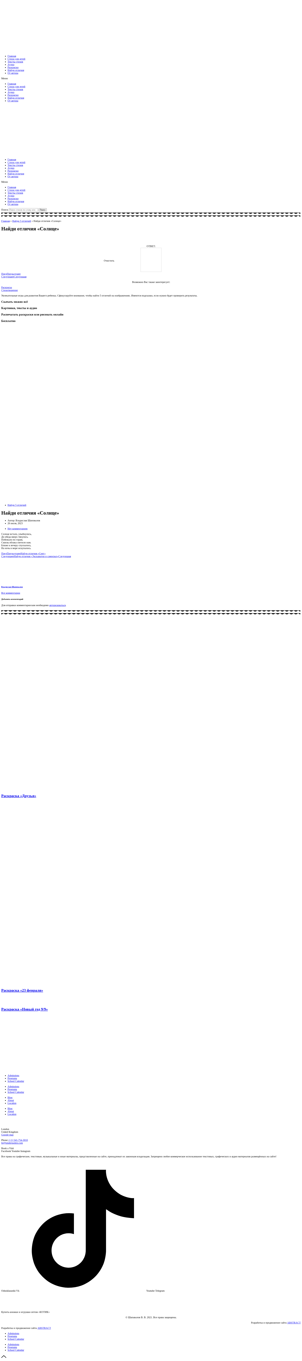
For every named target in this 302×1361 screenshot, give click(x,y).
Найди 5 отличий (21, 221)
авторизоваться (57, 605)
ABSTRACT (294, 1322)
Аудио (11, 64)
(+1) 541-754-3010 (18, 1140)
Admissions (13, 1075)
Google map (7, 1134)
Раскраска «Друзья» (18, 796)
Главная (12, 56)
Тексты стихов (15, 61)
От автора (13, 73)
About (11, 1100)
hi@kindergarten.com (12, 1143)
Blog (10, 1097)
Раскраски (13, 67)
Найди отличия (16, 70)
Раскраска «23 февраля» (22, 990)
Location (12, 1103)
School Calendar (16, 1081)
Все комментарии (10, 593)
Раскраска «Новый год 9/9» (24, 1009)
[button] (151, 78)
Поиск (4, 209)
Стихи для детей (16, 59)
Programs (12, 1078)
